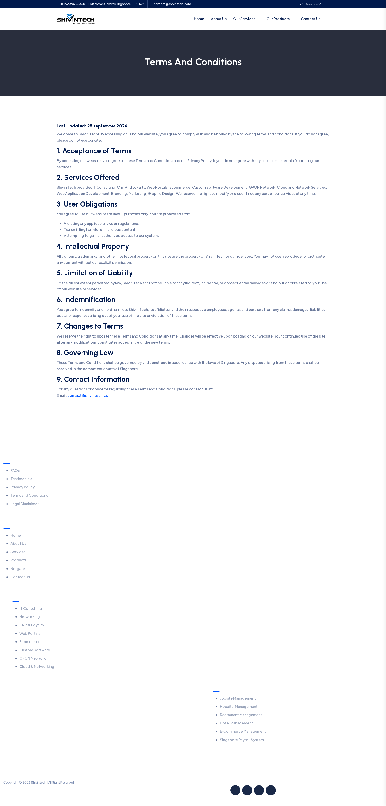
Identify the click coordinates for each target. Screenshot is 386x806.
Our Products (278, 18)
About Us (219, 18)
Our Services (244, 18)
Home (199, 18)
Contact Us (310, 18)
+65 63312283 (310, 4)
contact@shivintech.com (172, 4)
